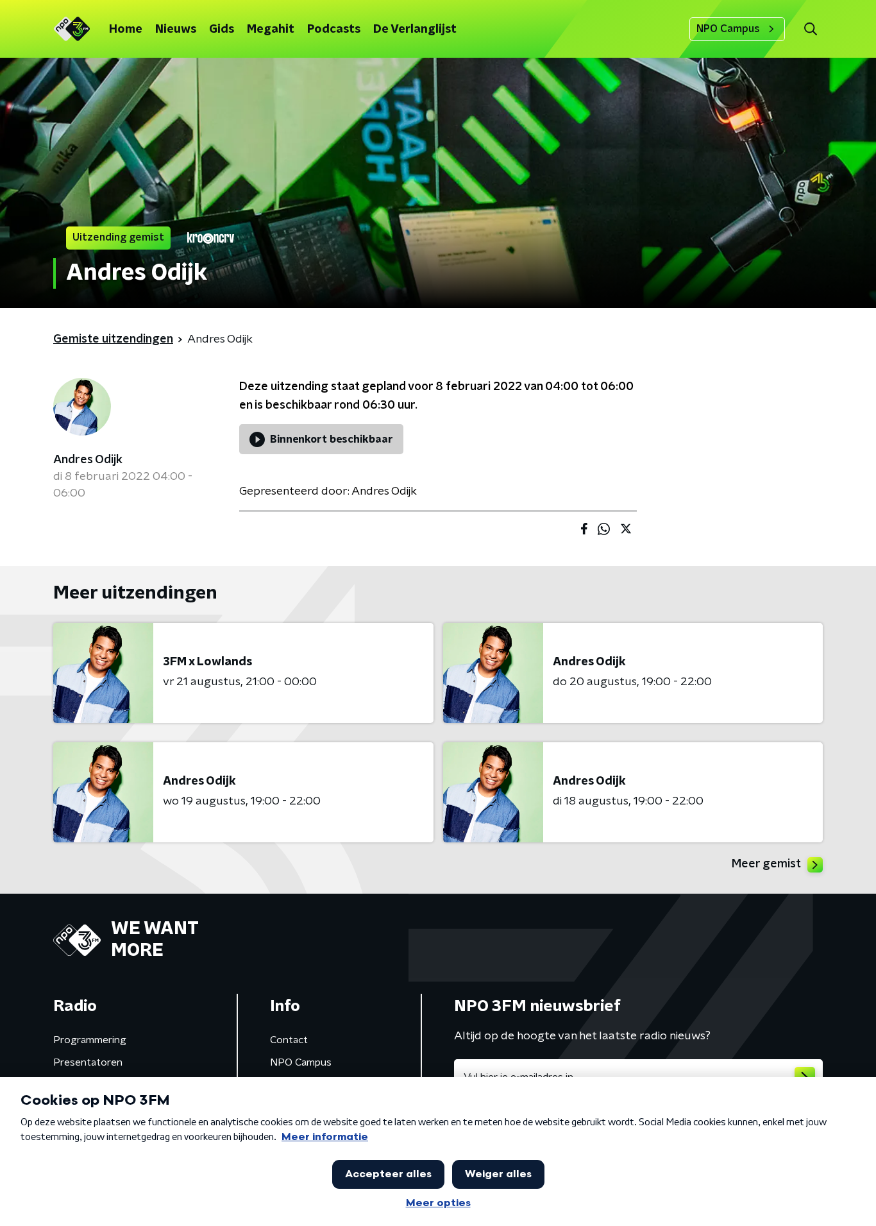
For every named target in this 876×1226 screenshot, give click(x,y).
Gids (221, 29)
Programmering (89, 1040)
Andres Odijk (87, 460)
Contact (289, 1040)
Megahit (270, 29)
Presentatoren (87, 1062)
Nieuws (175, 29)
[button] (810, 29)
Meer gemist (766, 864)
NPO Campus (728, 29)
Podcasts (333, 29)
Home (125, 29)
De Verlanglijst (415, 29)
